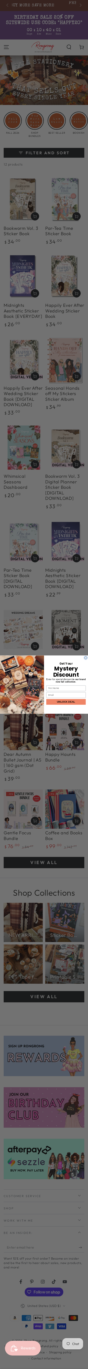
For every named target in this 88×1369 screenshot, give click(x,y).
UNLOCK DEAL (66, 701)
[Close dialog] (85, 657)
